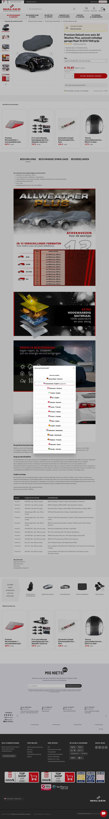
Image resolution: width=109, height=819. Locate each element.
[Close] (73, 368)
